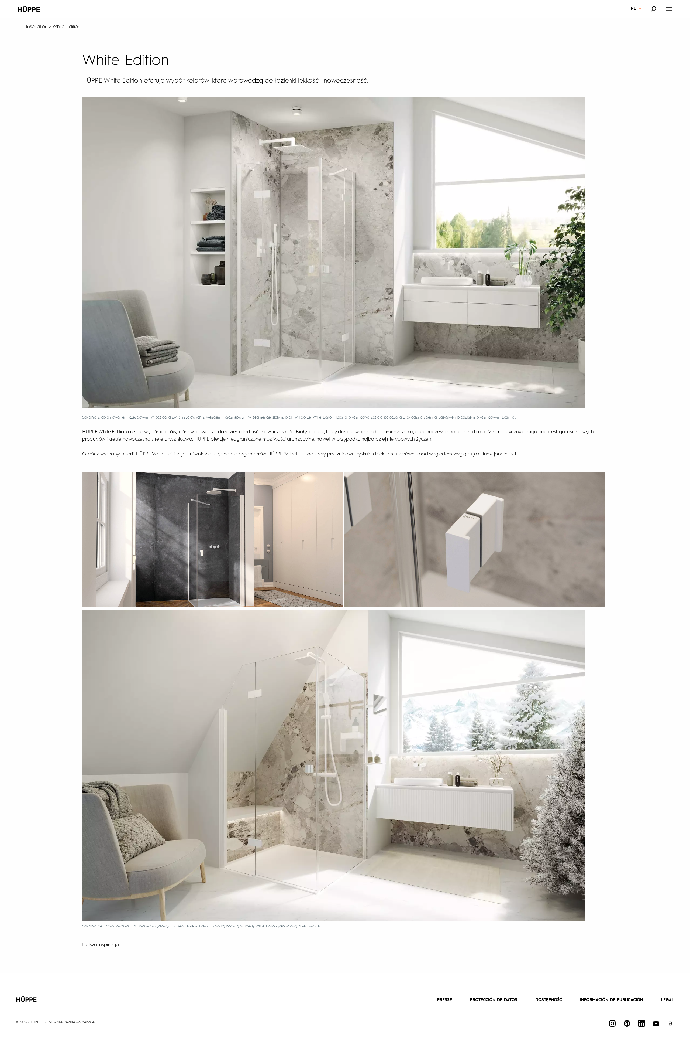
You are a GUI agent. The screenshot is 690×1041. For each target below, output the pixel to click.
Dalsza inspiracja (100, 945)
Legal (667, 1000)
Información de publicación (611, 1000)
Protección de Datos (493, 1000)
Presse (444, 1000)
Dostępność (548, 1000)
